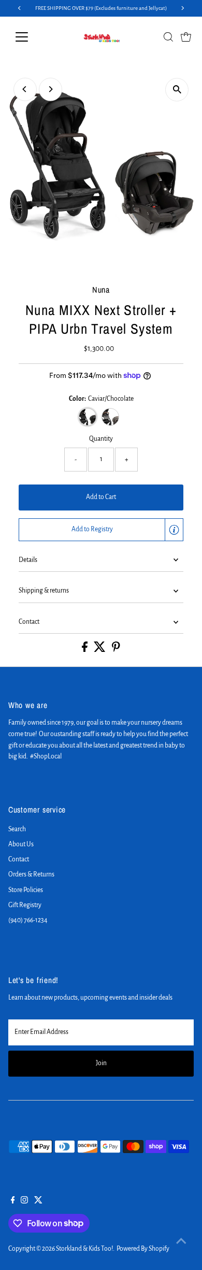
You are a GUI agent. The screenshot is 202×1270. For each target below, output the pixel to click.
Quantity (101, 438)
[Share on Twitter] (100, 649)
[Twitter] (38, 1201)
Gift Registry (24, 905)
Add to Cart (101, 497)
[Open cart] (186, 37)
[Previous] (25, 89)
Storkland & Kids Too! (84, 1248)
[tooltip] (174, 530)
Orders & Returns (31, 874)
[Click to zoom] (177, 89)
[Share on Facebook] (85, 649)
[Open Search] (168, 37)
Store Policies (25, 890)
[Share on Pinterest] (116, 649)
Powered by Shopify (143, 1248)
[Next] (50, 89)
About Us (21, 844)
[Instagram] (24, 1201)
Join (101, 1063)
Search (17, 829)
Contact (29, 621)
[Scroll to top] (181, 1241)
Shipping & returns (44, 590)
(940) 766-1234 (28, 920)
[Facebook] (13, 1201)
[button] (101, 529)
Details (28, 560)
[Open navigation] (30, 37)
